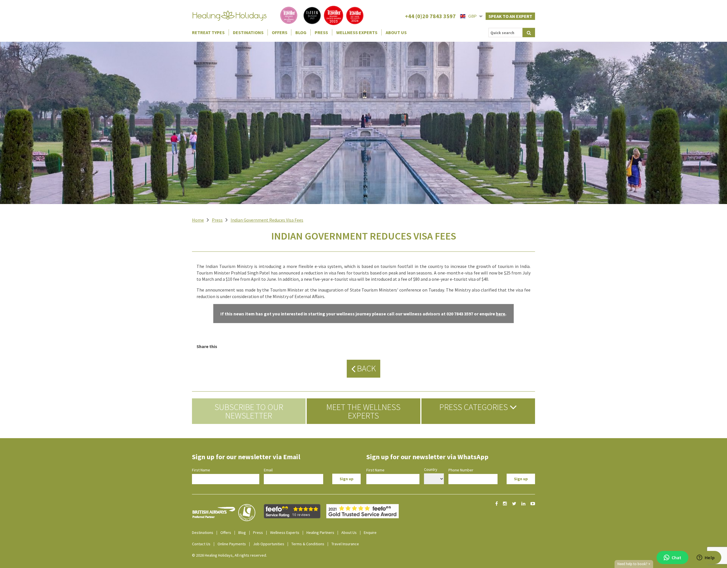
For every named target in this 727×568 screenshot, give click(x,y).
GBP (472, 16)
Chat (676, 557)
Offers (279, 32)
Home (198, 220)
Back (365, 368)
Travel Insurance (345, 543)
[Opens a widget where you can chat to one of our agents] (705, 558)
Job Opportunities (268, 543)
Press (321, 32)
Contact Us (201, 543)
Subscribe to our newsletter (248, 411)
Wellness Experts (356, 32)
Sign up (347, 478)
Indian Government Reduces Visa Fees (267, 220)
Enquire (370, 532)
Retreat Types (208, 32)
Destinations (248, 32)
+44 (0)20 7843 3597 (430, 16)
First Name (201, 470)
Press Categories (474, 406)
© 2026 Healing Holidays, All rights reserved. (229, 555)
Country (430, 469)
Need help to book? (633, 563)
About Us (396, 32)
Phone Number (460, 470)
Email (268, 470)
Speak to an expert (510, 16)
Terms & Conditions (307, 543)
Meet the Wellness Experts (363, 411)
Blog (300, 32)
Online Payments (232, 543)
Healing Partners (320, 532)
